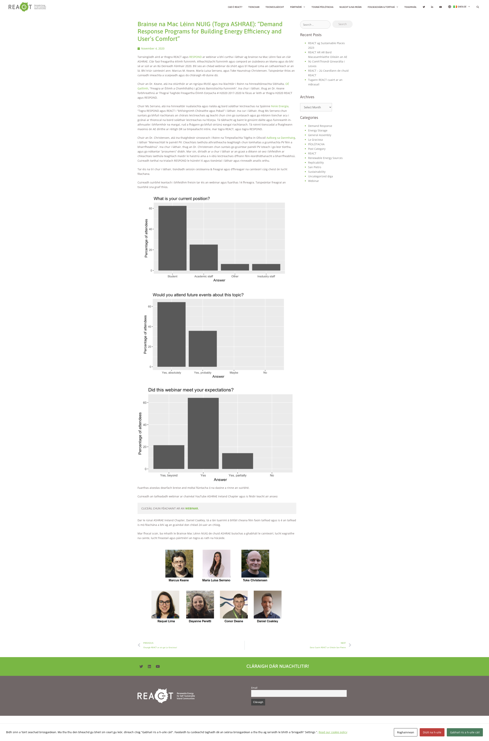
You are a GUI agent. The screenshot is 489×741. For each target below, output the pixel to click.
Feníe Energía (279, 106)
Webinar (313, 181)
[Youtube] (157, 666)
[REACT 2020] (28, 7)
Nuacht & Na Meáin (350, 7)
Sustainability (316, 171)
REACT (312, 153)
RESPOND (195, 57)
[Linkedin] (149, 666)
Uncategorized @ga (320, 176)
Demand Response (320, 126)
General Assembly (319, 135)
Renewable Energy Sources (325, 158)
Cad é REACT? (235, 7)
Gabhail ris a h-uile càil (465, 732)
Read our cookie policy (333, 732)
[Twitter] (141, 666)
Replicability (316, 162)
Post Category (316, 149)
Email (254, 687)
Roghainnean (405, 732)
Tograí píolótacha (322, 7)
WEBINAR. (192, 508)
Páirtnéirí (296, 7)
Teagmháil (410, 7)
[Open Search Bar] (477, 7)
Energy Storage (317, 130)
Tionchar (253, 7)
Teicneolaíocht (275, 7)
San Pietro (314, 167)
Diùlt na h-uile (432, 732)
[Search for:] (315, 24)
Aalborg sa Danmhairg (280, 137)
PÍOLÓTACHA (316, 144)
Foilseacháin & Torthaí (381, 7)
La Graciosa (315, 139)
